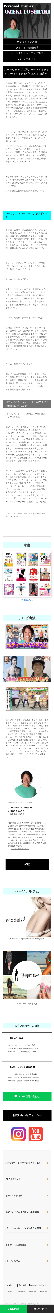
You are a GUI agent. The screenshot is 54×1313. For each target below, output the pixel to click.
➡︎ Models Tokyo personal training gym (27, 938)
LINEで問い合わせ (29, 1096)
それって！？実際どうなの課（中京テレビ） (24, 720)
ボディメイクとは (27, 41)
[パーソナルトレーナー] (27, 20)
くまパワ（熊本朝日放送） (31, 734)
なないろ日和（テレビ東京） (25, 726)
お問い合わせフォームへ (27, 1115)
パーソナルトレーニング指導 (27, 53)
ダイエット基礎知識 (27, 47)
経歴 (27, 864)
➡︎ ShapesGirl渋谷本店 (27, 1003)
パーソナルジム (27, 59)
